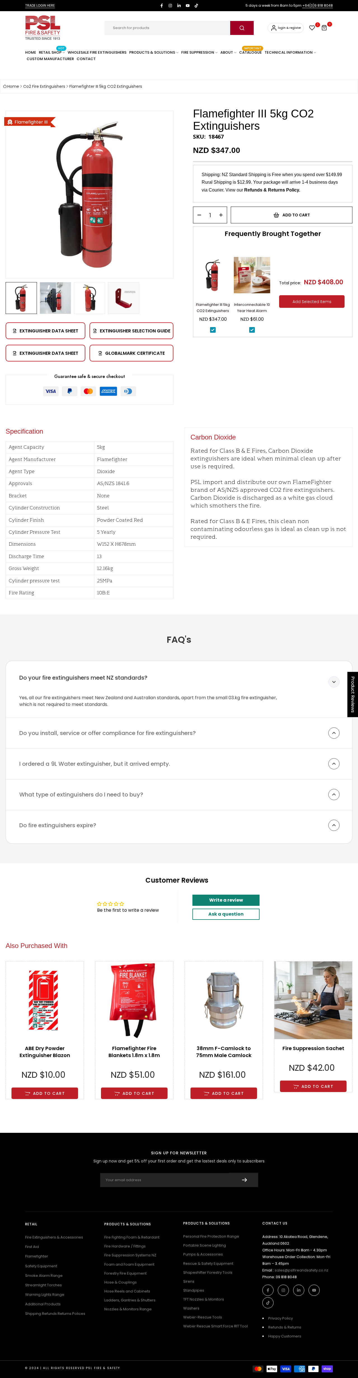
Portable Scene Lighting (204, 1245)
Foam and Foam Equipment (129, 1264)
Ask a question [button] (226, 914)
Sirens (188, 1281)
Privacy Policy (280, 1318)
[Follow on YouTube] (187, 5)
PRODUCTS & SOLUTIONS (152, 52)
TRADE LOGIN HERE (40, 5)
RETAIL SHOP (51, 52)
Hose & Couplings (120, 1282)
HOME (30, 52)
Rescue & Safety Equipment (208, 1263)
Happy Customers (284, 1336)
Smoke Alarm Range (44, 1275)
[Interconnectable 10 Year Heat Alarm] (252, 277)
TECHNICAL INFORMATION (289, 52)
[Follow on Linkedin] (179, 5)
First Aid (32, 1246)
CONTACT (86, 59)
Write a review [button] (226, 900)
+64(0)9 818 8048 (317, 5)
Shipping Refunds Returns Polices (55, 1313)
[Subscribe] (243, 1180)
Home (13, 86)
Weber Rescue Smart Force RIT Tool (215, 1326)
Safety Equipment (41, 1266)
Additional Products (43, 1304)
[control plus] (222, 215)
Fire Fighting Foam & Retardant (131, 1237)
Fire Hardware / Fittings (125, 1246)
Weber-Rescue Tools (202, 1317)
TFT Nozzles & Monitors (203, 1299)
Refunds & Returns (284, 1327)
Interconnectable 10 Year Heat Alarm (252, 307)
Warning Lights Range (44, 1294)
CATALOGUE (250, 52)
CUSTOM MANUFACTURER (50, 59)
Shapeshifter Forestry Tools (207, 1272)
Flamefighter (36, 1256)
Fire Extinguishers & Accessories (54, 1237)
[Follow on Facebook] (161, 5)
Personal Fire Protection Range (211, 1236)
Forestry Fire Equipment (125, 1273)
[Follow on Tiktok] (196, 5)
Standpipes (193, 1290)
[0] (312, 28)
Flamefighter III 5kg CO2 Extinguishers (105, 86)
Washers (191, 1308)
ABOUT (226, 52)
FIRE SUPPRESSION (197, 52)
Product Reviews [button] (353, 694)
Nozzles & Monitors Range (128, 1309)
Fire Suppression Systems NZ (130, 1255)
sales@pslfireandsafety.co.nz (301, 1270)
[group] (21, 298)
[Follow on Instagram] (170, 5)
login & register (289, 28)
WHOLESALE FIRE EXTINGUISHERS (97, 52)
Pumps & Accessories (203, 1254)
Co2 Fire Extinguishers (44, 86)
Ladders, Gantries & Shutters (130, 1300)
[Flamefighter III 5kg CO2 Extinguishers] (213, 277)
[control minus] (197, 215)
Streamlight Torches (43, 1285)
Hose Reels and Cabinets (127, 1291)
